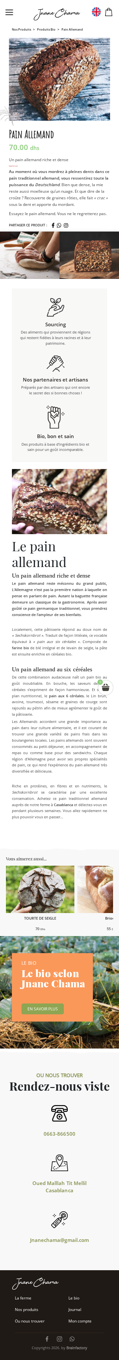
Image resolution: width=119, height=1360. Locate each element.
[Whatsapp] (59, 225)
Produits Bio (46, 29)
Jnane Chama (58, 14)
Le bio (73, 1298)
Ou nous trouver (30, 1321)
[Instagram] (66, 225)
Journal (74, 1309)
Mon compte (80, 1321)
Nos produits (21, 29)
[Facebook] (53, 225)
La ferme (23, 1298)
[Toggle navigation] (9, 12)
